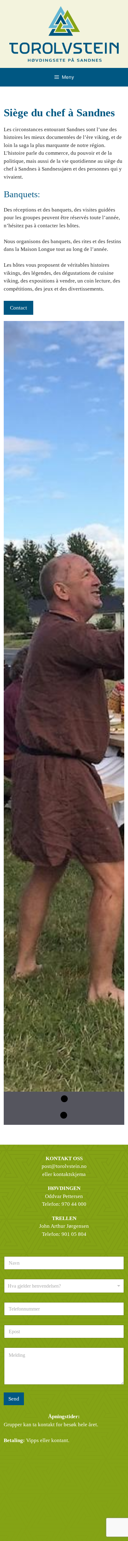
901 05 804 (74, 1234)
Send (13, 1399)
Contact (18, 308)
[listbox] (64, 1286)
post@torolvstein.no (64, 1166)
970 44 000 (74, 1204)
